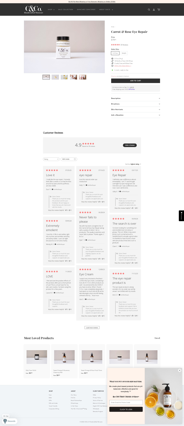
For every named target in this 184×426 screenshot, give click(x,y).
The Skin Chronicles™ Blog (79, 409)
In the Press (74, 406)
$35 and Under (53, 403)
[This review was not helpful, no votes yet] (69, 210)
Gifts (50, 400)
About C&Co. (105, 9)
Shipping (113, 76)
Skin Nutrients (117, 109)
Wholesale (96, 409)
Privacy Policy (97, 398)
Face (50, 395)
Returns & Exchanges (99, 403)
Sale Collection (65, 9)
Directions (115, 104)
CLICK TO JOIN (126, 409)
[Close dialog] (179, 370)
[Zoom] (64, 47)
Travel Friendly (53, 406)
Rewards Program (98, 411)
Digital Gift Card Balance (100, 406)
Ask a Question (117, 115)
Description (115, 98)
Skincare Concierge (86, 9)
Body (50, 398)
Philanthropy (74, 403)
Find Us (73, 398)
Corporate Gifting (54, 409)
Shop (50, 9)
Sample (124, 53)
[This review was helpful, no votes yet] (66, 210)
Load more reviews (92, 328)
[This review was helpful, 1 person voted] (132, 208)
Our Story (73, 395)
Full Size (115, 53)
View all (157, 338)
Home (113, 27)
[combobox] (51, 159)
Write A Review (130, 145)
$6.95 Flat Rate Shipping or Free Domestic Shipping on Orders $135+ (92, 2)
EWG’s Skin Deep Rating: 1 (123, 66)
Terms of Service (98, 400)
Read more (95, 295)
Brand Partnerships (76, 400)
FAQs (94, 395)
